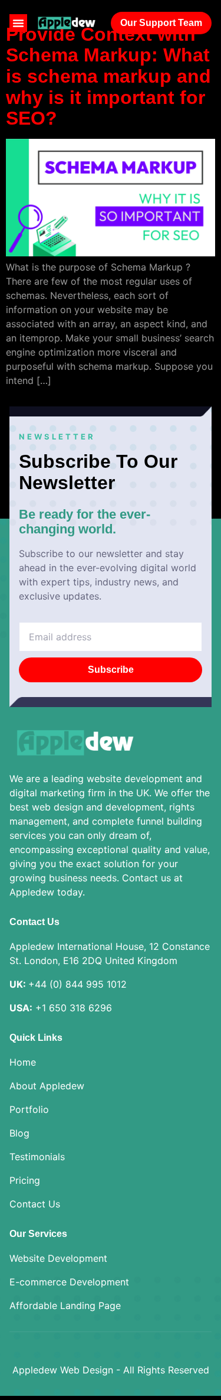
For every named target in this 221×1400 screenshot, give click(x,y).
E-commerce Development (69, 1282)
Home (22, 1062)
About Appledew (46, 1086)
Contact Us (34, 1204)
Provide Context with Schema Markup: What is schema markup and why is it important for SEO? (108, 76)
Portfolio (29, 1109)
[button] (18, 23)
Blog (19, 1133)
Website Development (58, 1258)
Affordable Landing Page (65, 1305)
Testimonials (37, 1157)
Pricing (24, 1180)
